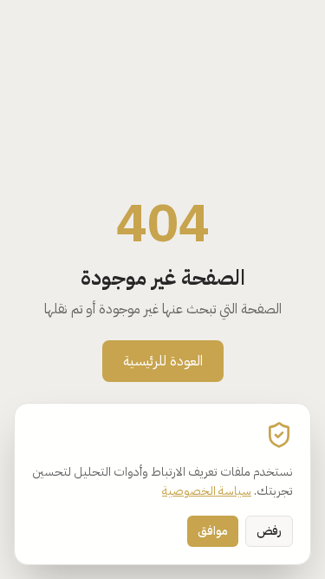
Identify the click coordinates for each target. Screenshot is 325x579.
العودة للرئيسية (163, 361)
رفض (269, 531)
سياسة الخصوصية (206, 491)
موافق (213, 531)
